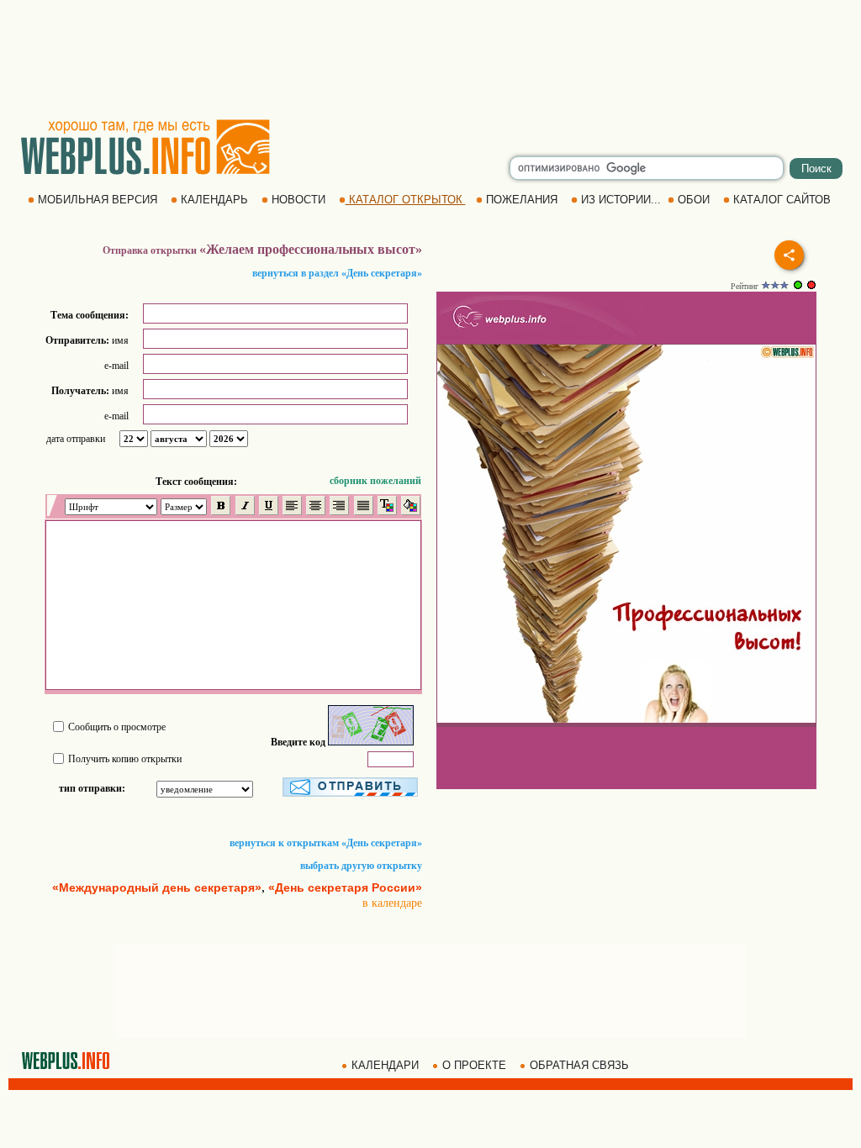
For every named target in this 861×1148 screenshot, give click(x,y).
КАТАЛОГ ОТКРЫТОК (406, 199)
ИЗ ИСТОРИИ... (621, 199)
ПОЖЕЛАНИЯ (522, 199)
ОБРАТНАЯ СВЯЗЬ (579, 1065)
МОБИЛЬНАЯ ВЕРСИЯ (97, 199)
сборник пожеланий (375, 481)
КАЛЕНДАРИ (385, 1065)
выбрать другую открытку (361, 866)
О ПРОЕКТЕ (474, 1065)
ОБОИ (693, 199)
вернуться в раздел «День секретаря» (337, 273)
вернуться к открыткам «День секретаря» (326, 843)
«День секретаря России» (345, 887)
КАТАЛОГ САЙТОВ (782, 199)
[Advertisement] (430, 58)
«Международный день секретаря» (156, 887)
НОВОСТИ (298, 199)
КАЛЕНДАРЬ (214, 199)
